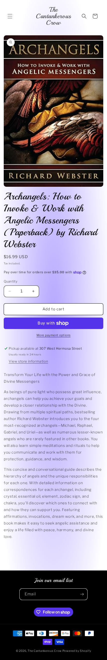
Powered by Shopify (76, 651)
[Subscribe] (81, 594)
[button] (9, 16)
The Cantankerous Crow (45, 651)
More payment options (54, 335)
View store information (28, 361)
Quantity (10, 281)
